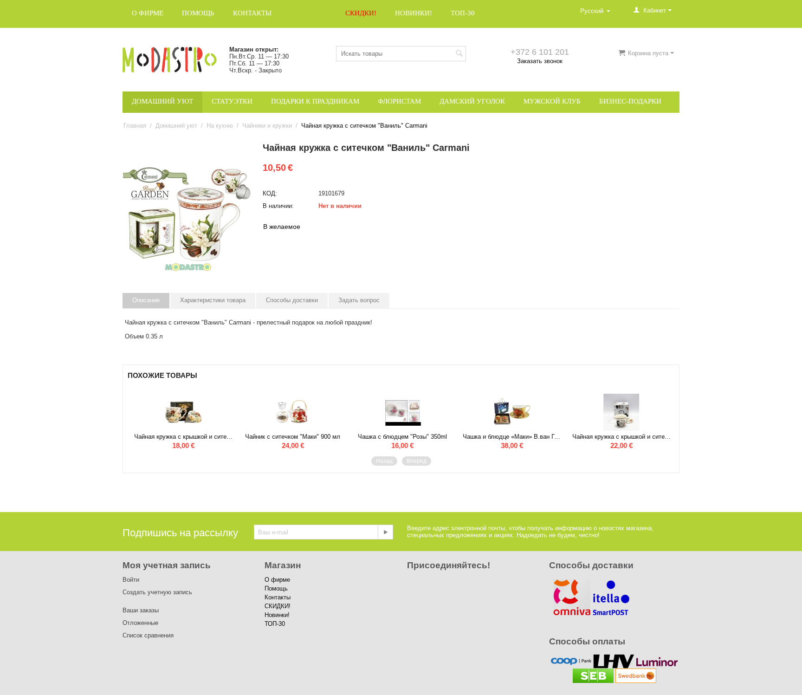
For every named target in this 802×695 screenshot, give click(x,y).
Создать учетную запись (157, 592)
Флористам (399, 101)
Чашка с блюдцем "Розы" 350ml (401, 436)
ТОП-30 (463, 13)
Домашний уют (162, 101)
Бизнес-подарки (630, 101)
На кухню (220, 125)
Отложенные (140, 622)
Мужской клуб (552, 101)
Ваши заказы (141, 610)
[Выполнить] (385, 532)
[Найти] (459, 54)
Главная (134, 125)
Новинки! (413, 13)
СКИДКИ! (360, 13)
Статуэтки (232, 101)
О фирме (147, 13)
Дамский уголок (472, 101)
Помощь (198, 13)
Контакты (252, 13)
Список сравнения (148, 635)
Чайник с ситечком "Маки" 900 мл (291, 436)
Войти (131, 579)
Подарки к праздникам (315, 101)
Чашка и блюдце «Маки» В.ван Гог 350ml (511, 436)
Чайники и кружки (267, 125)
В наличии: (278, 205)
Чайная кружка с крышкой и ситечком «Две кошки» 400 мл (620, 436)
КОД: (270, 193)
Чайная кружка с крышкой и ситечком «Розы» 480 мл (182, 436)
